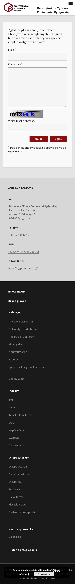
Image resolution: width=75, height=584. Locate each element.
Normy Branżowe (19, 352)
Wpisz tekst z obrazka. (22, 121)
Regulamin (15, 489)
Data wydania (16, 445)
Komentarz (15, 64)
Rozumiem (44, 574)
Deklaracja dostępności (22, 512)
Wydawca (14, 438)
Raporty (13, 359)
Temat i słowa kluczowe (22, 415)
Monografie (15, 344)
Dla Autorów (16, 497)
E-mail (12, 50)
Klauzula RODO (17, 504)
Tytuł (11, 400)
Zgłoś (58, 139)
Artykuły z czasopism (21, 321)
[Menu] (70, 3)
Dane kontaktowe (19, 474)
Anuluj (39, 139)
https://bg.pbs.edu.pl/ (21, 268)
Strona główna (17, 301)
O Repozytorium (18, 466)
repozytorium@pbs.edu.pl (23, 251)
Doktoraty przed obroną (23, 329)
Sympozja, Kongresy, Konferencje (28, 367)
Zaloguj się (15, 536)
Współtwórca (16, 430)
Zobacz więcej (17, 378)
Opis (11, 422)
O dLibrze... (15, 482)
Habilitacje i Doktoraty (22, 336)
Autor (12, 407)
